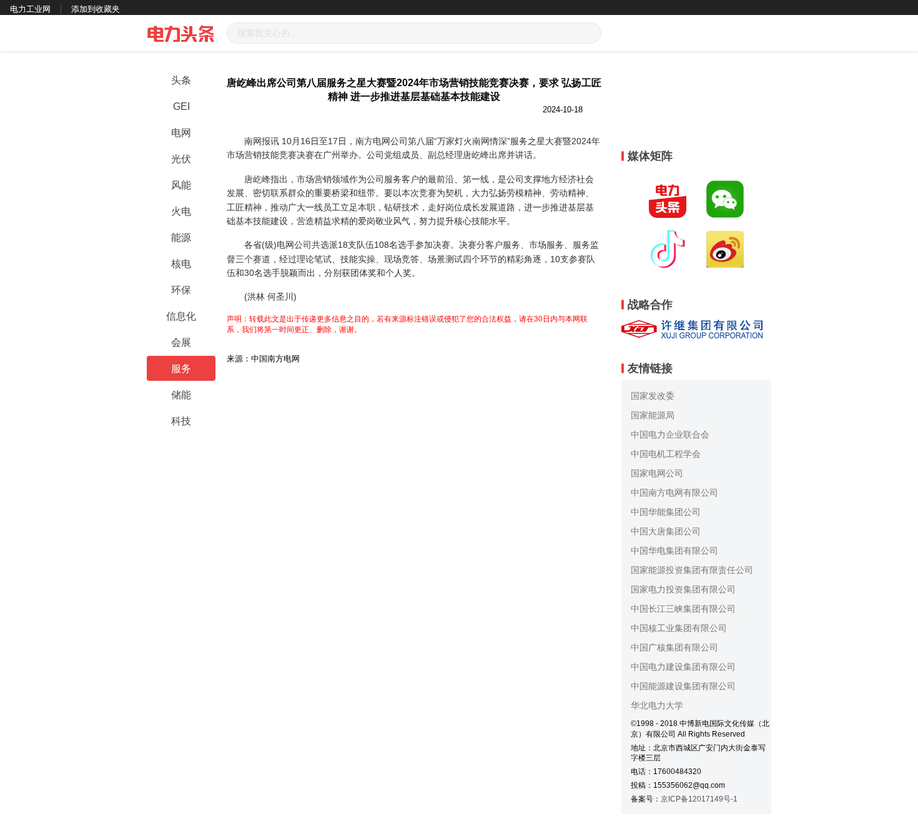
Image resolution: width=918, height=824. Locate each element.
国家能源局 (652, 415)
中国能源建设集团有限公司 (683, 686)
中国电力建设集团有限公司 (683, 667)
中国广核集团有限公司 (674, 647)
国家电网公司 (657, 473)
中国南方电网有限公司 (674, 493)
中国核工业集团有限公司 (679, 628)
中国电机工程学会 (666, 454)
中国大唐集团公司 (666, 531)
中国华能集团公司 (666, 512)
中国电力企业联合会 (670, 434)
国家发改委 (652, 396)
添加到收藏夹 (95, 9)
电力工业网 (30, 9)
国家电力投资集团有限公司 (683, 589)
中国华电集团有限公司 (674, 551)
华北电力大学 (657, 705)
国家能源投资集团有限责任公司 (692, 570)
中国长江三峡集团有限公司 (683, 609)
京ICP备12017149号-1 (699, 799)
